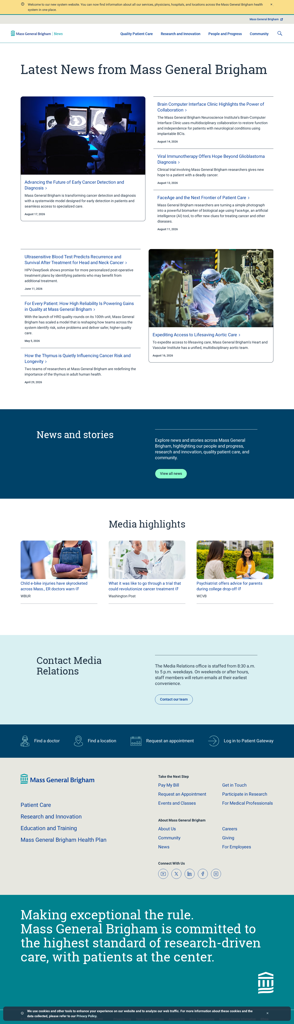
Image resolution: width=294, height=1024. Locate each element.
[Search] (280, 33)
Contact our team (174, 699)
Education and (49, 828)
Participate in (244, 794)
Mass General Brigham (264, 19)
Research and (51, 816)
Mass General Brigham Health (63, 840)
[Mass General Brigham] (37, 33)
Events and (177, 803)
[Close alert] (271, 5)
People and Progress (225, 34)
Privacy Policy (86, 1016)
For (236, 846)
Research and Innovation (180, 34)
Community (259, 34)
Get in (234, 785)
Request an (182, 794)
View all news (171, 473)
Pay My (168, 785)
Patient (36, 805)
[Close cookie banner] (267, 1014)
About (167, 828)
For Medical (247, 803)
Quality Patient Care (136, 34)
